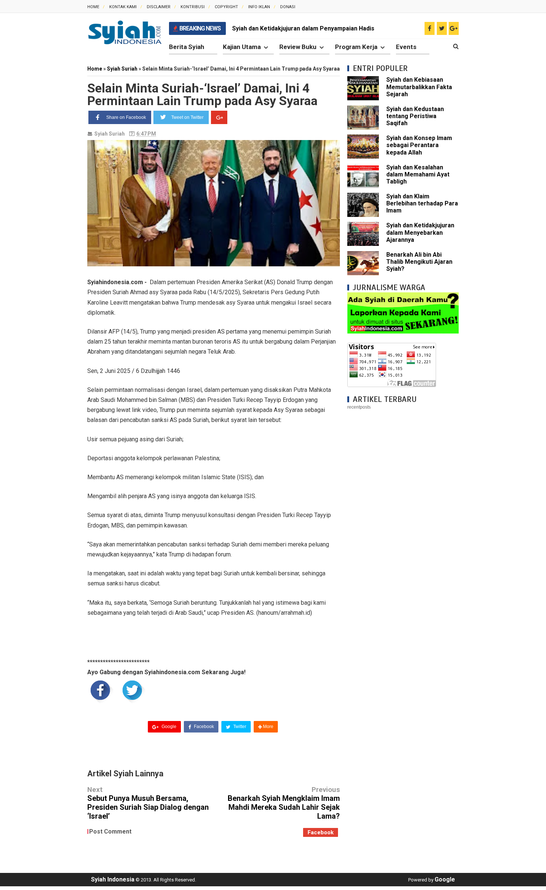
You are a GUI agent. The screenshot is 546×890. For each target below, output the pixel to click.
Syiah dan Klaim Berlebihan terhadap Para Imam (422, 203)
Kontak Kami (123, 6)
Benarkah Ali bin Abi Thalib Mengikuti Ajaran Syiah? (419, 261)
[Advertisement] (403, 529)
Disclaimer (158, 6)
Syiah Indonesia (112, 879)
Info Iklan (259, 6)
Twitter (239, 726)
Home (93, 6)
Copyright (226, 6)
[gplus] (454, 28)
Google (168, 726)
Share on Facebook (126, 117)
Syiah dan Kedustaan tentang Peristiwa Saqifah (415, 116)
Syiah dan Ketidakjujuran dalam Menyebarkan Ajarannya (420, 232)
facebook (321, 832)
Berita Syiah (186, 47)
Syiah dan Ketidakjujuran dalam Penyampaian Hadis (303, 28)
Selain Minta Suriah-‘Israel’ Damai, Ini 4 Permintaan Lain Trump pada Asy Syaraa (202, 94)
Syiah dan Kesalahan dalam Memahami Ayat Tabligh (417, 174)
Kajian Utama (242, 47)
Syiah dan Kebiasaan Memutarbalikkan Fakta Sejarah (419, 86)
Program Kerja (356, 47)
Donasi (287, 6)
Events (406, 47)
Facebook (203, 726)
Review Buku (297, 47)
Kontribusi (193, 6)
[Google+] (219, 117)
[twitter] (442, 28)
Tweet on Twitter (187, 117)
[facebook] (430, 28)
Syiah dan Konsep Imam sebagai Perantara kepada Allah (419, 145)
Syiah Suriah (109, 134)
